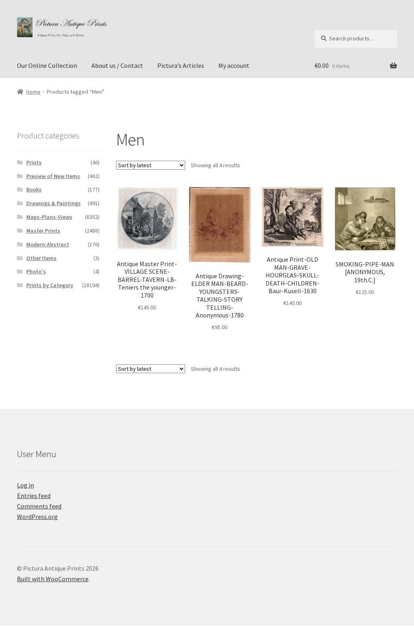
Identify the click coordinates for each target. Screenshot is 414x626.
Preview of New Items (53, 176)
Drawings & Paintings (53, 203)
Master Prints (43, 230)
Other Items (41, 258)
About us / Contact (117, 65)
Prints (34, 162)
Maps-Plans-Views (49, 217)
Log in (25, 485)
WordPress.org (37, 517)
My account (233, 65)
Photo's (36, 271)
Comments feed (39, 506)
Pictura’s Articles (180, 65)
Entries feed (34, 496)
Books (34, 189)
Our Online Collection (47, 65)
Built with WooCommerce (53, 579)
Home (33, 91)
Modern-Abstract (47, 244)
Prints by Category (49, 285)
